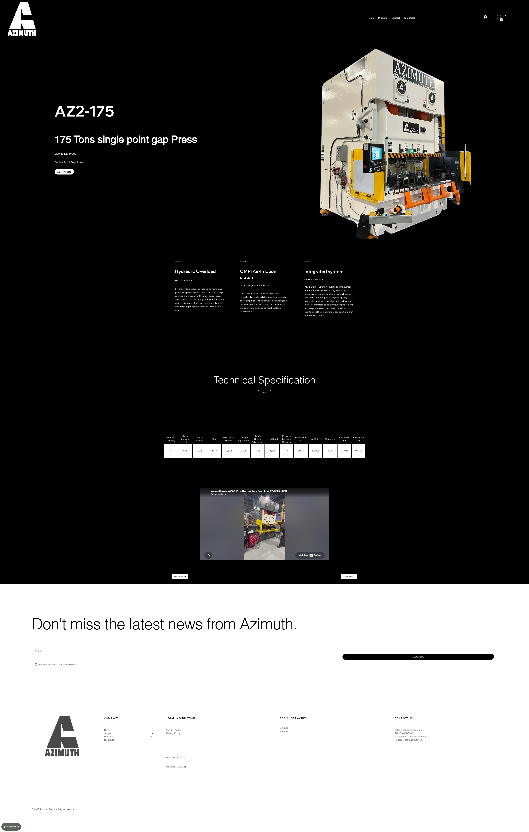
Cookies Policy (173, 730)
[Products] (152, 736)
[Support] (152, 733)
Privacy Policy (173, 733)
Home (107, 730)
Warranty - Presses (175, 757)
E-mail (38, 651)
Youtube (284, 731)
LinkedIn (284, 728)
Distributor (109, 739)
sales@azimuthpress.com (408, 730)
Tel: (396, 733)
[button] (382, 18)
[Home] (152, 730)
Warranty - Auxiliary (176, 766)
